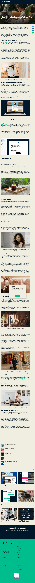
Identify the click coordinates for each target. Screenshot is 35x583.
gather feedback (18, 201)
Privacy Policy (15, 291)
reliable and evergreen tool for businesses (18, 26)
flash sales (24, 91)
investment (24, 33)
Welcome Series (4, 42)
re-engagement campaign (22, 378)
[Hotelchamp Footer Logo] (8, 543)
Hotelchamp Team (6, 434)
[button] (30, 1)
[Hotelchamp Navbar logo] (6, 1)
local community (9, 341)
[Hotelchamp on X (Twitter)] (4, 552)
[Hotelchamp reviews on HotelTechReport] (8, 552)
